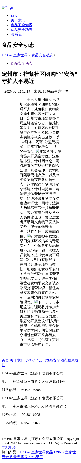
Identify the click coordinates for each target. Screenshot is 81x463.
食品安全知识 (21, 25)
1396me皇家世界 (15, 55)
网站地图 (9, 447)
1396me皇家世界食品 (36, 452)
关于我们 (18, 20)
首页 (14, 15)
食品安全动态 (21, 30)
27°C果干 (35, 457)
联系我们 (18, 34)
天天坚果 (20, 457)
